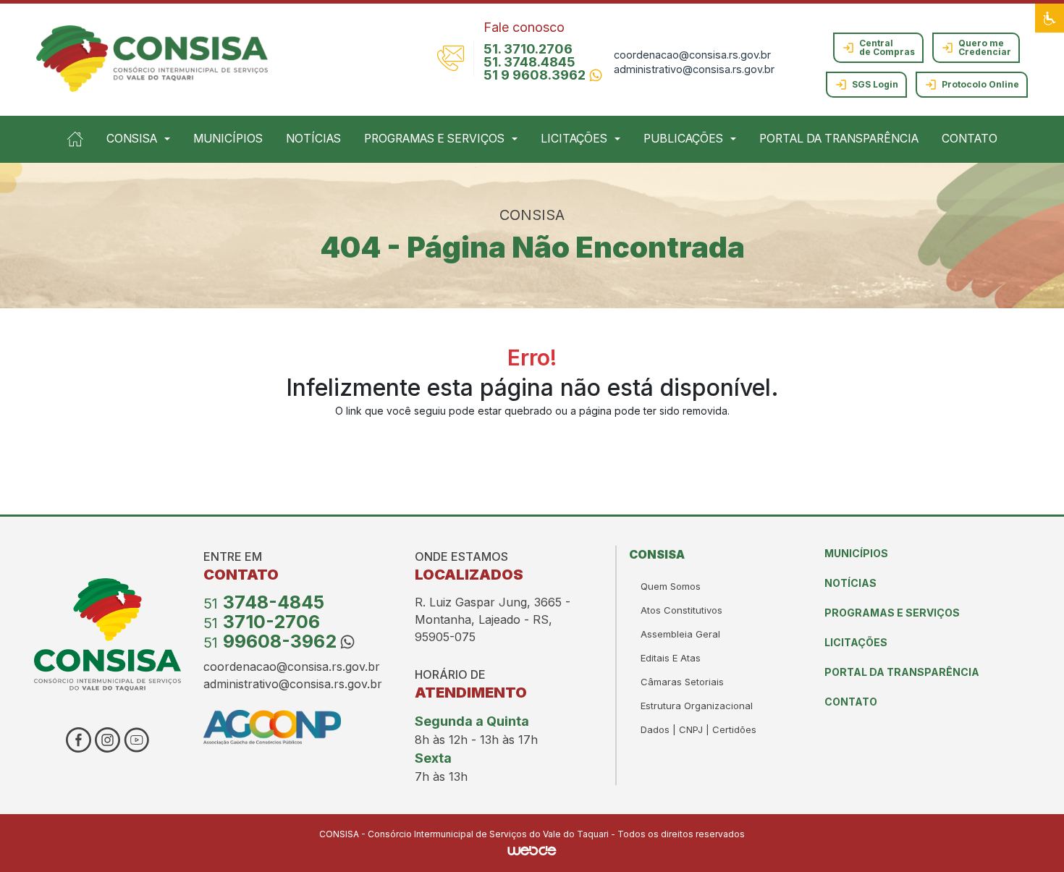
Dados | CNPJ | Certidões (698, 729)
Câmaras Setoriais (682, 681)
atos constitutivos (681, 610)
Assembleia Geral (680, 634)
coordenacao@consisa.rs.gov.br (692, 54)
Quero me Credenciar (984, 47)
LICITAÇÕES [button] (574, 138)
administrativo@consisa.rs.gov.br (694, 69)
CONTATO (969, 138)
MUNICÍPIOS (228, 138)
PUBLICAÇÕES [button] (683, 138)
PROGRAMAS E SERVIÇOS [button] (434, 138)
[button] (1049, 18)
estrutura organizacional (697, 705)
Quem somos (671, 586)
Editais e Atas (671, 658)
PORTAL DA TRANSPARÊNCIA (839, 138)
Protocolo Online (980, 84)
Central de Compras (887, 47)
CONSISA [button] (131, 138)
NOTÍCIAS (313, 138)
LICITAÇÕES (855, 642)
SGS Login (875, 84)
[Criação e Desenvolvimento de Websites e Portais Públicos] (532, 849)
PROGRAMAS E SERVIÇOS (892, 612)
